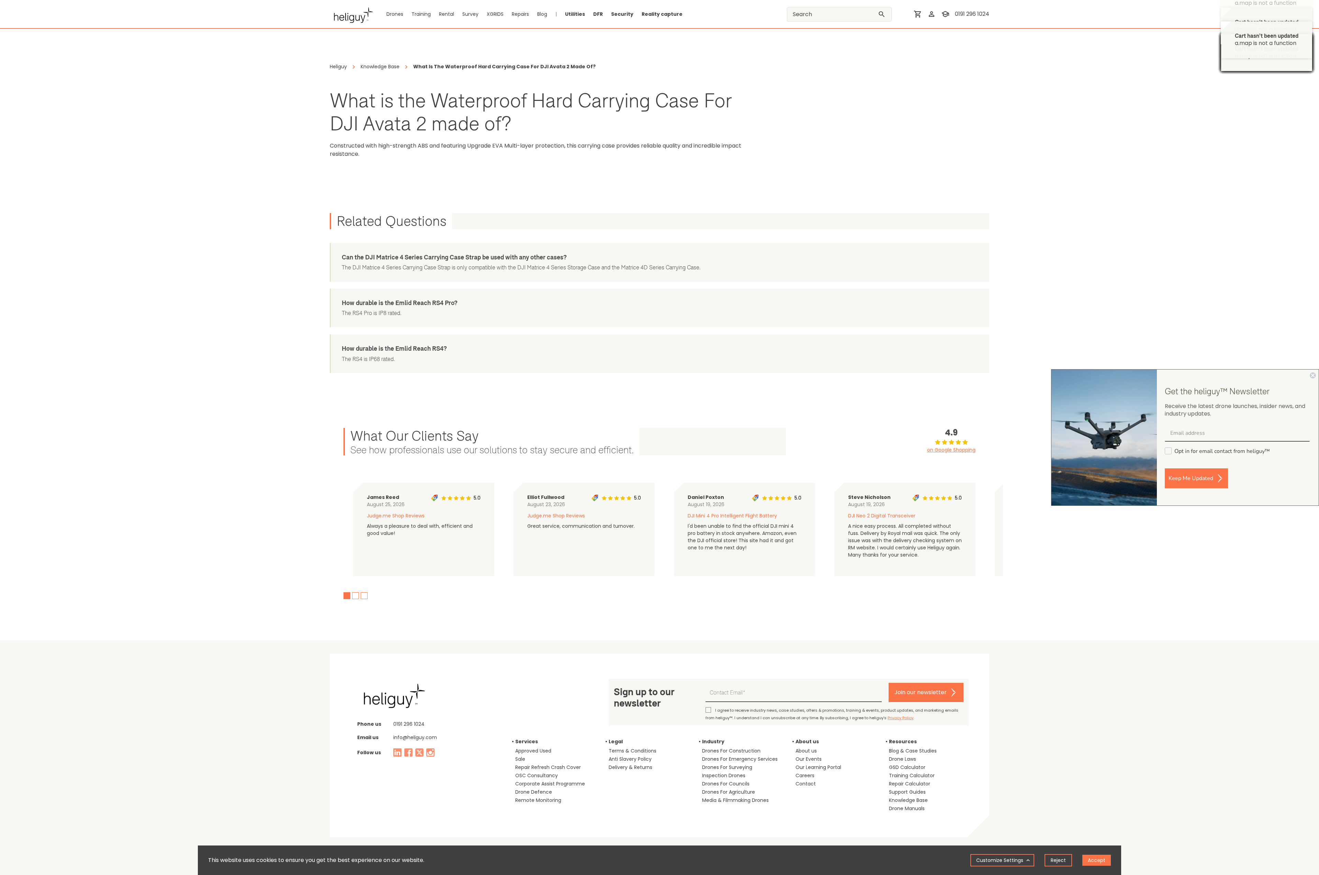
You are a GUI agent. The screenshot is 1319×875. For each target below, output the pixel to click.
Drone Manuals (907, 808)
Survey (470, 14)
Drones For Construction (731, 750)
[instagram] (430, 752)
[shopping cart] (918, 14)
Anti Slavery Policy (630, 759)
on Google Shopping (951, 450)
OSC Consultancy (536, 775)
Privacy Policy (900, 718)
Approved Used (533, 750)
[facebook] (408, 752)
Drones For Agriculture (728, 792)
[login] (931, 14)
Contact (806, 783)
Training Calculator (912, 775)
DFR (598, 14)
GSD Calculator (907, 767)
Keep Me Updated (1191, 478)
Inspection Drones (723, 775)
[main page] (351, 14)
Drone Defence (533, 792)
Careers (805, 775)
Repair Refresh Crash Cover (548, 767)
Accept (1096, 860)
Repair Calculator (909, 783)
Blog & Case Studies (913, 750)
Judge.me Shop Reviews (396, 515)
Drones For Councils (725, 783)
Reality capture (662, 14)
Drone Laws (902, 759)
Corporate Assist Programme (550, 783)
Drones (394, 14)
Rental (446, 14)
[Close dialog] (1312, 375)
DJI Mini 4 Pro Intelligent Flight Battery (732, 515)
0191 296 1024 (972, 14)
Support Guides (907, 792)
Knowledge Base (908, 800)
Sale (520, 759)
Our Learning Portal (818, 767)
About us (806, 750)
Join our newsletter (920, 692)
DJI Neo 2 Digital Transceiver (881, 515)
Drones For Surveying (727, 767)
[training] (945, 14)
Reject (1058, 860)
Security (622, 14)
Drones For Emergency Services (740, 759)
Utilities (575, 14)
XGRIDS (495, 14)
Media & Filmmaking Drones (735, 800)
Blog (542, 14)
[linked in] (397, 752)
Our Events (809, 759)
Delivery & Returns (630, 767)
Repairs (520, 14)
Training (421, 14)
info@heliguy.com (415, 737)
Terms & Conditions (632, 750)
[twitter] (419, 752)
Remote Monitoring (538, 800)
